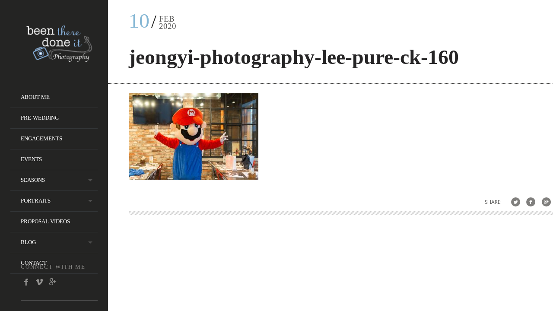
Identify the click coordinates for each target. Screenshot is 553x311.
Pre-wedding (40, 117)
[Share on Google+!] (546, 202)
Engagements (41, 138)
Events (31, 159)
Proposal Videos (45, 221)
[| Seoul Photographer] (59, 59)
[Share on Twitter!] (515, 202)
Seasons (33, 180)
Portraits (36, 200)
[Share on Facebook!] (530, 202)
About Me (35, 97)
